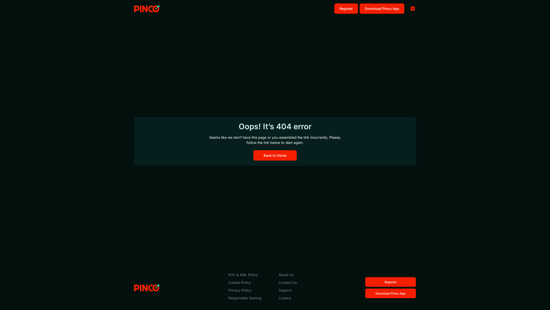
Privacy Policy (239, 290)
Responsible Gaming (244, 298)
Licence (285, 298)
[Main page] (147, 8)
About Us (286, 275)
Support (285, 290)
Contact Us (288, 282)
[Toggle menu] (412, 8)
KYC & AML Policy (243, 275)
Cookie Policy (239, 282)
